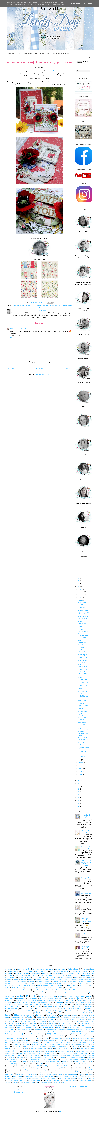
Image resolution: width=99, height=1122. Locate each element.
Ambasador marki (13, 971)
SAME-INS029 (42, 1023)
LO (53, 1002)
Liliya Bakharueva (45, 1004)
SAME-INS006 (25, 1019)
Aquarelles (26, 973)
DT (22, 986)
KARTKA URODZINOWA (82, 641)
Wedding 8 (53, 1036)
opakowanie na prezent (87, 1066)
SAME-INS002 (80, 1017)
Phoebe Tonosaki (69, 1013)
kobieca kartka (12, 1061)
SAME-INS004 (8, 1019)
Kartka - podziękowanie (82, 678)
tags (91, 1074)
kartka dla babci (61, 1051)
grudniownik (33, 1048)
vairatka (74, 1076)
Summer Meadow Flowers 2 (86, 1029)
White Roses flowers (83, 1036)
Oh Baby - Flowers (37, 1011)
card (68, 1040)
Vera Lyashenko (41, 1034)
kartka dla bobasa (70, 1051)
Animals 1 (86, 971)
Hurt (36, 53)
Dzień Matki (43, 988)
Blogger (61, 1111)
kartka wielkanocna (80, 1057)
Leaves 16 (20, 1004)
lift (91, 1061)
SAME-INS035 (8, 1025)
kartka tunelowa (38, 1057)
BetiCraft (71, 973)
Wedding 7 (46, 1036)
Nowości (23, 1011)
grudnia (81, 589)
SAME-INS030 (52, 1023)
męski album (25, 1066)
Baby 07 (49, 973)
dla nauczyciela (35, 1044)
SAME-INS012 (67, 1019)
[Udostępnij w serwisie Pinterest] (53, 303)
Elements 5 (21, 990)
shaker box (60, 1074)
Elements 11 (75, 988)
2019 (78, 789)
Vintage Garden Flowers (64, 1034)
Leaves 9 (38, 1004)
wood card (74, 1078)
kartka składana (20, 1057)
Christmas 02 (31, 979)
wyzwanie (56, 1080)
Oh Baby (28, 1011)
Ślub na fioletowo (82, 645)
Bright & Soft (52, 975)
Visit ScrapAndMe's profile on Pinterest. (80, 1087)
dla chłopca (86, 1042)
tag (87, 1074)
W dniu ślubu (74, 1034)
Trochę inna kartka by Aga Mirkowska (83, 739)
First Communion (50, 992)
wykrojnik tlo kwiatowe (13, 1080)
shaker (54, 1074)
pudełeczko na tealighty (82, 1070)
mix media (54, 1064)
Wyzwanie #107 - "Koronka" (82, 719)
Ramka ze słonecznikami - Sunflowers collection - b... (82, 623)
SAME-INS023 (77, 1021)
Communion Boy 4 (16, 985)
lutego (80, 774)
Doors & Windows (72, 986)
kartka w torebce (30, 305)
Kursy (19, 53)
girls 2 (85, 1046)
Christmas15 (82, 983)
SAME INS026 (64, 1017)
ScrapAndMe (50, 8)
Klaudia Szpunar (70, 1000)
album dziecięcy (76, 1038)
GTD (31, 996)
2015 (78, 800)
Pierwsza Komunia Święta (81, 1013)
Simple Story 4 (60, 1027)
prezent (16, 1070)
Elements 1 (68, 988)
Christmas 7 (23, 983)
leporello (87, 1061)
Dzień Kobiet (36, 987)
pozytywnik (10, 1070)
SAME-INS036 (18, 1025)
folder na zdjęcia (54, 1046)
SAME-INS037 (26, 1025)
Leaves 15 (14, 1004)
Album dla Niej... (82, 701)
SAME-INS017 (20, 1021)
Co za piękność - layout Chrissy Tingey (86, 893)
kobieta (19, 1061)
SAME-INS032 (71, 1023)
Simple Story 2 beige (31, 1027)
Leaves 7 (32, 1004)
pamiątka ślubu (60, 1068)
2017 (78, 795)
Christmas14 (75, 983)
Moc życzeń (55, 1008)
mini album (40, 1064)
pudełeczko (72, 1070)
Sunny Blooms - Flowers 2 (51, 1032)
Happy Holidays (33, 998)
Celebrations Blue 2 (10, 977)
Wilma (11, 328)
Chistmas (76, 977)
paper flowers (68, 1068)
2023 (78, 587)
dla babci (69, 1042)
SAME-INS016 (11, 1021)
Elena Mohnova (57, 990)
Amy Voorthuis (54, 971)
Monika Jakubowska (75, 1008)
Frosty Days (20, 996)
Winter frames (19, 1038)
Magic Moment (48, 1007)
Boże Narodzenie (32, 975)
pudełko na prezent (12, 1072)
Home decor (70, 998)
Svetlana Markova (64, 1032)
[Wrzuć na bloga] (48, 303)
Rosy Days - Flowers (41, 1017)
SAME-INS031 (62, 1023)
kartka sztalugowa (29, 1057)
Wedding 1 (25, 1036)
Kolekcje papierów (27, 53)
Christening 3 (16, 979)
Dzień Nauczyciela (52, 988)
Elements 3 (7, 990)
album (46, 1038)
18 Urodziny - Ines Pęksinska (82, 692)
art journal (12, 1040)
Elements (60, 988)
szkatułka (82, 1074)
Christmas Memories (48, 984)
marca (80, 771)
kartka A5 (26, 1051)
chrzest (7, 1042)
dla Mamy (62, 1042)
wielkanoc (54, 1078)
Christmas (23, 979)
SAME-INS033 (79, 1023)
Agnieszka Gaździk (60, 969)
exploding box (28, 1046)
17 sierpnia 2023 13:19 (20, 328)
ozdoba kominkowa (26, 1068)
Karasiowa (42, 1000)
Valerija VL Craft (31, 1034)
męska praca (18, 1066)
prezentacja (32, 1070)
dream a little (44, 1044)
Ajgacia (91, 969)
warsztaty (90, 1076)
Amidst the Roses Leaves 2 (41, 971)
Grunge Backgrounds (86, 996)
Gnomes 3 (59, 996)
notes (45, 1066)
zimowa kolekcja (26, 1082)
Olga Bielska (89, 1011)
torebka (20, 1076)
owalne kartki (17, 1068)
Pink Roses (39, 1015)
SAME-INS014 (82, 1019)
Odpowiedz (13, 338)
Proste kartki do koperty (82, 604)
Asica (43, 973)
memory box (21, 1063)
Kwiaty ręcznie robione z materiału (40, 1002)
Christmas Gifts (38, 983)
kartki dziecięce (53, 1060)
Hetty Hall (42, 998)
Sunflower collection (24, 1032)
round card (85, 1072)
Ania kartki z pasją (76, 971)
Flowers (85, 994)
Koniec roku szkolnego (89, 1000)
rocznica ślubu (76, 1072)
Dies (66, 986)
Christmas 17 (16, 981)
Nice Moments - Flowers (13, 1011)
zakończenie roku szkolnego (70, 1080)
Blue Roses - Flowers (20, 975)
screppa (30, 1074)
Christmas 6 (16, 983)
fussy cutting (76, 1046)
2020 (78, 786)
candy (57, 1040)
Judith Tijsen (27, 1000)
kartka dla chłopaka (80, 1051)
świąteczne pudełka (56, 1082)
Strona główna (11, 53)
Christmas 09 (45, 979)
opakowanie (66, 1066)
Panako (58, 1013)
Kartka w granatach (83, 607)
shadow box (48, 1074)
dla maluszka (26, 1044)
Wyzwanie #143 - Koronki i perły (86, 831)
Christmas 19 (31, 981)
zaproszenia (8, 1082)
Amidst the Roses (26, 971)
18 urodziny (8, 969)
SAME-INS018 (28, 1021)
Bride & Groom (44, 975)
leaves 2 (82, 1061)
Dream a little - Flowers (18, 988)
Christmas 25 (81, 981)
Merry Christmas (48, 1008)
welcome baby (42, 1078)
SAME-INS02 (44, 1021)
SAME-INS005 (17, 1019)
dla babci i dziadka (77, 1042)
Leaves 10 (83, 1002)
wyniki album (48, 1080)
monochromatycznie (69, 1063)
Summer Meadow (53, 71)
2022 (78, 780)
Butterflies (61, 975)
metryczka (27, 1064)
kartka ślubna (22, 1059)
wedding (7, 1078)
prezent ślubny (24, 1070)
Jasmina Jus (8, 1000)
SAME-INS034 (87, 1023)
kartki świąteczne (74, 1059)
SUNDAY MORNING (73, 1025)
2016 (78, 797)
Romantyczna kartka (86, 878)
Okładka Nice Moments (71, 1011)
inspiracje (57, 1048)
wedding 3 (14, 1078)
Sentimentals (19, 1027)
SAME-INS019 (36, 1021)
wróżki (86, 1078)
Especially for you (18, 992)
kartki (43, 1059)
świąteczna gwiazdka (46, 1082)
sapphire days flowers (21, 1074)
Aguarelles (85, 969)
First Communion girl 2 (43, 994)
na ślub (31, 1066)
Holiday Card (50, 998)
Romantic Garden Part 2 (18, 1017)
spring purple (73, 1074)
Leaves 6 (26, 1004)
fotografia (62, 1046)
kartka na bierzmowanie (49, 1055)
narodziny (38, 1066)
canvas (63, 1040)
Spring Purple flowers (27, 1029)
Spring (19, 1029)
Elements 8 (42, 990)
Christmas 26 (89, 981)
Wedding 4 (39, 1036)
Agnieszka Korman (16, 305)
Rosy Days (30, 1017)
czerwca (81, 763)
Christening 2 (9, 979)
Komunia (80, 1000)
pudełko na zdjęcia (37, 1072)
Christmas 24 (73, 981)
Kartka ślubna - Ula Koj (83, 697)
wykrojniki (22, 1080)
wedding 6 (27, 1078)
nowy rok (51, 1066)
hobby (45, 1048)
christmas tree (89, 1040)
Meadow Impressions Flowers (27, 1009)
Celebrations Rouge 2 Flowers (65, 977)
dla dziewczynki (16, 1044)
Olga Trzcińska (8, 1013)
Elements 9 (48, 990)
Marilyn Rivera (88, 1006)
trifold (39, 1076)
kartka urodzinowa (48, 1057)
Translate (88, 73)
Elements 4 (14, 990)
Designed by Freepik (19, 1092)
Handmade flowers (21, 998)
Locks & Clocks (79, 1004)
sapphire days (9, 1074)
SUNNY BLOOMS (86, 1025)
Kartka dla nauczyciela (52, 1000)
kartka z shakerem (11, 1059)
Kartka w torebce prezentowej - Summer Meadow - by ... (83, 672)
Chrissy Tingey (83, 977)
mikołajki (34, 1063)
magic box (7, 1063)
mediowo (13, 1064)
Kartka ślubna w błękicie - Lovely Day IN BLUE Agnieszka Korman (86, 863)
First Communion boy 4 (20, 994)
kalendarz (74, 1048)
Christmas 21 (47, 982)
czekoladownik (47, 1042)
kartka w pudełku (60, 1057)
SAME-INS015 (90, 1019)
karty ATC (90, 1059)
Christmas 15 (89, 979)
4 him (13, 969)
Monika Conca (63, 1009)
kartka (23, 305)
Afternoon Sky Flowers (38, 969)
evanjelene (18, 1046)
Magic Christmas (37, 1007)
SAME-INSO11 (64, 1025)
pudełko (91, 1070)
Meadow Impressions (11, 1008)
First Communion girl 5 (77, 994)
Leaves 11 (90, 1002)
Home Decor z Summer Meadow (83, 630)
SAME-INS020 (51, 1021)
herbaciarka (40, 1048)
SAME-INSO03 (57, 1025)
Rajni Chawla (74, 1015)
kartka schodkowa (11, 1057)
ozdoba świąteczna (36, 1068)
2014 (78, 803)
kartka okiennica (76, 1055)
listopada (81, 592)
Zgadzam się (87, 3)
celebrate (74, 1040)
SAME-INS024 (85, 1021)
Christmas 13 (74, 979)
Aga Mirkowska (49, 969)
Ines (89, 998)
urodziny (66, 1076)
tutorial (51, 1076)
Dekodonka (59, 986)
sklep (66, 1074)
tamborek (7, 1076)
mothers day (86, 1063)
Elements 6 (28, 990)
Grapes (77, 996)
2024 (78, 584)
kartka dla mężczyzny (52, 1053)
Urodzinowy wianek (83, 756)
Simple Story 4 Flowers (73, 1027)
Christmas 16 (8, 981)
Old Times (81, 1011)
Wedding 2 (32, 1036)
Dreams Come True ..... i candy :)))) (86, 847)
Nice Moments (89, 1008)
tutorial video (59, 1076)
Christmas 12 (67, 979)
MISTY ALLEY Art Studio (12, 1006)
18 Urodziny (86, 934)
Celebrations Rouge (38, 977)
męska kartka (10, 1066)
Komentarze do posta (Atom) (42, 375)
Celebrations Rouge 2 (50, 977)
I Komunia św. (80, 998)
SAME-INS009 (50, 1019)
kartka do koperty (62, 1053)
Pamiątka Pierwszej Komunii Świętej (43, 1013)
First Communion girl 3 (55, 994)
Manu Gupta (67, 1007)
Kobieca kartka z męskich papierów (83, 661)
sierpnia (81, 600)
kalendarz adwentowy (84, 1048)
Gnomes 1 (47, 996)
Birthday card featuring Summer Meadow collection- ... (83, 706)
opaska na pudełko (9, 1068)
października (82, 595)
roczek (69, 1072)
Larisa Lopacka (69, 1002)
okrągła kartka (58, 1066)
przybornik (52, 1070)
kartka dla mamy (42, 1053)
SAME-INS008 (41, 1019)
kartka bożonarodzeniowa (50, 1051)
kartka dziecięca (84, 1053)
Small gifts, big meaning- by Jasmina (86, 816)
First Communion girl (31, 994)
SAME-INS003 (89, 1017)
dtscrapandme (65, 1044)
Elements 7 (35, 990)
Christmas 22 (57, 981)
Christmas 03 (38, 979)
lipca (80, 760)
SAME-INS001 (71, 1017)
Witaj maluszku (86, 906)
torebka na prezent (28, 1076)
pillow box (82, 1068)
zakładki (90, 1080)
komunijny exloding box (34, 1061)
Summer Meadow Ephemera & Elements (54, 1029)
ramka (53, 1072)
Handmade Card (9, 998)
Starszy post (68, 368)
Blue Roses (10, 975)
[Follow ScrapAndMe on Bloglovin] (49, 1087)
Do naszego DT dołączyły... (82, 752)
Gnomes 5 (72, 996)
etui (13, 1046)
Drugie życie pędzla (83, 682)
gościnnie (18, 1048)
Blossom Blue (90, 973)
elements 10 (89, 1044)
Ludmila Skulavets (88, 1004)
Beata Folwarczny (56, 973)
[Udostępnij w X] (50, 303)
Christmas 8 (30, 983)
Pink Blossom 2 (18, 1015)
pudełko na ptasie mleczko (24, 1072)
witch (69, 1078)
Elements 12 (82, 987)
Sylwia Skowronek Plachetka (78, 1031)
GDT (27, 996)
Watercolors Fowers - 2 (16, 1036)
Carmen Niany (76, 975)
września (81, 598)
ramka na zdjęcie (62, 1072)
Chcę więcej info (74, 3)
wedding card (35, 1078)
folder (48, 1046)
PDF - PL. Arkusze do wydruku (20, 1013)
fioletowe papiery (41, 1046)
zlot (33, 1082)
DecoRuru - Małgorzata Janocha (45, 986)
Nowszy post (11, 368)
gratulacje (27, 1048)
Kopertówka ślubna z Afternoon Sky (83, 748)
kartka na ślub (58, 1055)
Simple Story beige (86, 1027)
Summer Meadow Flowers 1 (51, 305)
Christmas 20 (39, 981)
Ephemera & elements (83, 990)
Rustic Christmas (53, 1017)
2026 (78, 578)
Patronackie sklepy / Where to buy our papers (62, 53)
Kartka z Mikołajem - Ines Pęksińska (83, 617)
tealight (14, 1076)
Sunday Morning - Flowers (11, 1032)
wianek (48, 1078)
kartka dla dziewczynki (11, 1053)
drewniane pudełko (56, 1044)
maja (80, 765)
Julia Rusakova (35, 1000)
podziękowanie (90, 1068)
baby (18, 1040)
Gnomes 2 (53, 996)
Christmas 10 (52, 979)
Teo (14, 1034)
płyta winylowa (47, 1072)
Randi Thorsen (83, 1015)
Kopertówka (9, 1002)
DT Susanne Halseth (29, 986)
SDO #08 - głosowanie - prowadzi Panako (86, 947)
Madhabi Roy (28, 1006)
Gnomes (41, 996)
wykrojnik (91, 1078)
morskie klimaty (78, 1063)
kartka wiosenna (90, 1057)
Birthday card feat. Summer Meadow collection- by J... (83, 655)
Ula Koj (20, 1034)
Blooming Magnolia (79, 973)
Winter (91, 1036)
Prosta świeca (67, 1015)
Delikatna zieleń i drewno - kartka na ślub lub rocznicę (86, 920)
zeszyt (20, 1082)
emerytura (7, 1046)
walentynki (83, 1076)
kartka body (39, 1051)
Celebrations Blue (86, 975)
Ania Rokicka (64, 971)
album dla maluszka (67, 1038)
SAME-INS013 (74, 1019)
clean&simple (25, 1042)
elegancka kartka (81, 1044)
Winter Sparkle (9, 1038)
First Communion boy (85, 992)
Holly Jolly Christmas (60, 998)
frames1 (68, 1046)
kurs (42, 1062)
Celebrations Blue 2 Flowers (24, 977)
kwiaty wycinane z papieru (53, 1062)
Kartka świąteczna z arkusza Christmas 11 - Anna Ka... (83, 612)
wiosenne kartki (63, 1078)
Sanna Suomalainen (9, 1027)
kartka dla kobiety (22, 1053)
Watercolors (82, 1034)
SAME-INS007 (33, 1019)
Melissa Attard (39, 1009)
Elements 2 (89, 988)
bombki (45, 1040)
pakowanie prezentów (48, 1068)
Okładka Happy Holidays (60, 1011)
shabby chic (41, 1074)
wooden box (80, 1078)
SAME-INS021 (60, 1021)
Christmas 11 (59, 979)
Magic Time (58, 1007)
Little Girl (72, 1004)
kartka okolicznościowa (88, 1055)
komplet (24, 1061)
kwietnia (81, 768)
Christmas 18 (23, 981)
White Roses (71, 1036)
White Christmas (61, 1036)
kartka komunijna (17, 1055)
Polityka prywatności (44, 53)
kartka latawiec (29, 1055)
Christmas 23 (65, 981)
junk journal (66, 1048)
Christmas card (60, 983)
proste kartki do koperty (42, 1070)
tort (36, 1076)
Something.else (9, 1029)
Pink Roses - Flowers (51, 1015)
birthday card (24, 1040)
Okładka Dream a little (47, 1011)
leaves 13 (76, 1061)
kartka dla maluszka (32, 1053)
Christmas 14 (82, 979)
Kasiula (61, 1000)
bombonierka (51, 1040)
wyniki (39, 1080)
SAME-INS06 (43, 1025)
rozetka (90, 1072)
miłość (61, 1064)
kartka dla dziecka (90, 1051)
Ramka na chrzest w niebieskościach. (83, 666)
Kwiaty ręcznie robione (20, 1002)
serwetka (35, 1074)
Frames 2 (13, 996)
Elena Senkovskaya (69, 990)
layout (64, 1062)
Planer (60, 1015)
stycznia (81, 777)
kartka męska (37, 1055)
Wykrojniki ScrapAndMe (36, 1038)
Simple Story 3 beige (46, 1027)
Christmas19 (7, 985)
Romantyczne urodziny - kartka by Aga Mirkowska (83, 635)
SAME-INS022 (68, 1021)
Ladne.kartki (60, 1002)
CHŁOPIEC (69, 975)
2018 (78, 792)
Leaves (76, 1002)
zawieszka (15, 1082)
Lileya (19, 1090)
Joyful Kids (18, 1000)
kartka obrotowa (67, 1055)
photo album (75, 1068)
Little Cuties (63, 1004)
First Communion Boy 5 (61, 992)
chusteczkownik (16, 1042)
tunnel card (45, 1076)
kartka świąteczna (34, 1060)
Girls (35, 996)
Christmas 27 (8, 983)
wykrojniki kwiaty (31, 1080)
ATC (19, 969)
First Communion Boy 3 (73, 992)
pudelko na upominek (61, 1070)
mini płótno (48, 1063)
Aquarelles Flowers (36, 973)
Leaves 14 (7, 1004)
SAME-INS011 (59, 1019)
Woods (25, 1038)
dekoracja (56, 1042)
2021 (78, 783)
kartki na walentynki (64, 1059)
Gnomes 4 (66, 996)
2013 (78, 806)
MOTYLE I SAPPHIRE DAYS (83, 743)
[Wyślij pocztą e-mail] (47, 303)
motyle (92, 1064)
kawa (6, 1061)
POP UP (30, 1013)
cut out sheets (34, 1042)
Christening (91, 977)
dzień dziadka (74, 1044)
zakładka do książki (82, 1080)
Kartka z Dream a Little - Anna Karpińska (82, 687)
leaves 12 (70, 1061)
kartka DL (31, 1051)
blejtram (33, 1040)
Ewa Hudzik (28, 992)
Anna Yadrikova (18, 973)
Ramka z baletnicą (83, 729)
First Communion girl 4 (66, 994)
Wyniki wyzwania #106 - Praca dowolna (82, 724)
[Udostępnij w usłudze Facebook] (51, 303)
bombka (40, 1040)
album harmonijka (85, 1038)
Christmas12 (68, 983)
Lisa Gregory (54, 1004)
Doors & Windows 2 (84, 985)
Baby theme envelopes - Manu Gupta (83, 733)
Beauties (63, 973)
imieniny (51, 1048)
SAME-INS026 (15, 1023)
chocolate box (81, 1040)
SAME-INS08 (49, 1025)
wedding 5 (20, 1078)
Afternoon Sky (26, 969)
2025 (78, 581)
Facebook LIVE (39, 992)
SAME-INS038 (34, 1025)
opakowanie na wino (76, 1066)
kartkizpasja (83, 1059)
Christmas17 (89, 983)
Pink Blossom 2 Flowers (29, 1015)
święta (63, 1082)
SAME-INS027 (24, 1023)
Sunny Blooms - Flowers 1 (37, 1032)
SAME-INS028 (34, 1023)
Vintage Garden (51, 1034)
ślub (37, 1082)
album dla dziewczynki (56, 1038)
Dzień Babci (29, 988)
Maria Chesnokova (77, 1007)
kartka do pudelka (72, 1053)
